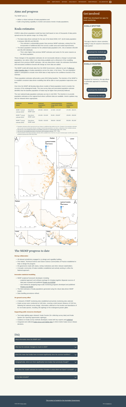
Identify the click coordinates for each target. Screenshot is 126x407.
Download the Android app (97, 52)
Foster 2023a (49, 282)
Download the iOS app (97, 58)
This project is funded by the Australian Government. (63, 400)
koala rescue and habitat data (43, 322)
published (69, 319)
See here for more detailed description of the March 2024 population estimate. (35, 131)
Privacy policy (23, 403)
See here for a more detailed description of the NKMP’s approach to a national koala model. (38, 129)
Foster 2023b (27, 287)
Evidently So (108, 403)
